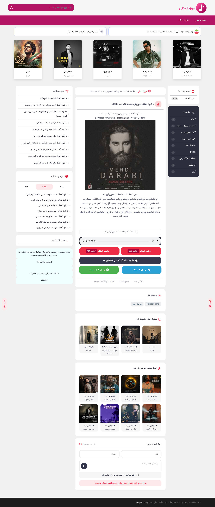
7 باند (193, 119)
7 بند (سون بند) (188, 132)
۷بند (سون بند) (189, 139)
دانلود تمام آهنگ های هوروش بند (118, 260)
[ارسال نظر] (84, 466)
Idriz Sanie (191, 145)
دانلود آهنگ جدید (133, 113)
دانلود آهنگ (184, 20)
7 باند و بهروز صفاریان (186, 125)
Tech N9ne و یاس (187, 158)
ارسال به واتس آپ (97, 270)
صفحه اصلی (200, 20)
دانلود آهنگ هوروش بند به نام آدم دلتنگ (133, 104)
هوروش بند (137, 304)
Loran (193, 152)
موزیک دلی (192, 8)
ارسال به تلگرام (139, 270)
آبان (194, 171)
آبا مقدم (192, 165)
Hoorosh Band (153, 304)
